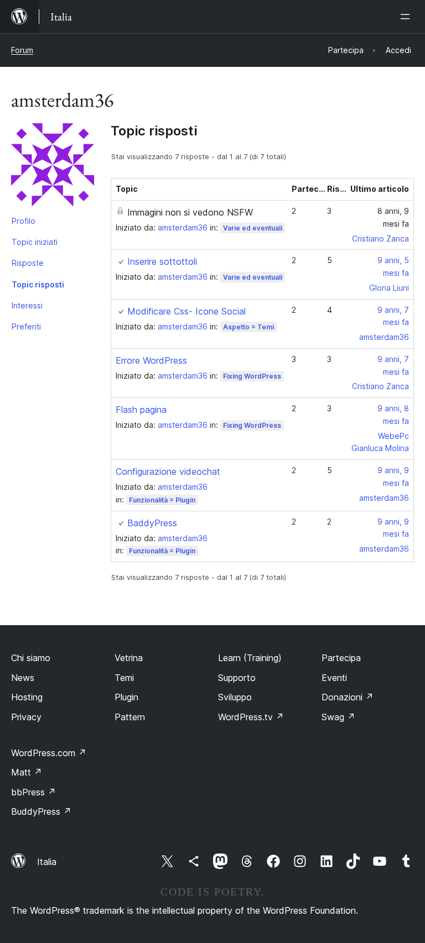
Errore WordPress (151, 360)
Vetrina (129, 657)
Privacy (26, 716)
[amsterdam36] (52, 167)
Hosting (27, 697)
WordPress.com (48, 752)
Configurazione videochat (168, 471)
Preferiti (26, 326)
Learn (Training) (250, 657)
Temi (124, 677)
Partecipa (341, 657)
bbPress (33, 792)
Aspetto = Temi (248, 327)
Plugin (126, 697)
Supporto (237, 677)
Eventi (334, 677)
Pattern (130, 716)
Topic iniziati (35, 242)
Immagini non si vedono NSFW (190, 212)
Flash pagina (141, 409)
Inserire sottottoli (162, 261)
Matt (26, 772)
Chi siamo (30, 657)
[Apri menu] (407, 16)
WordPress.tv (251, 716)
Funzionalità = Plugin (162, 500)
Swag (338, 716)
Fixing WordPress (252, 376)
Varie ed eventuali (252, 228)
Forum (22, 50)
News (22, 677)
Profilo (23, 221)
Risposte (28, 263)
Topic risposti (38, 284)
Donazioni (348, 697)
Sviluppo (235, 697)
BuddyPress (41, 811)
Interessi (27, 305)
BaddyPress (152, 522)
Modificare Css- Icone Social (186, 311)
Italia (46, 861)
